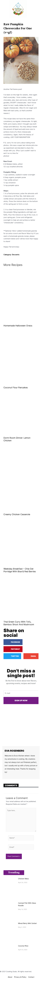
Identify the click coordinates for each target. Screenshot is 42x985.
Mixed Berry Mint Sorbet (27, 923)
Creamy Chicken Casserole (17, 514)
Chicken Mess (23, 879)
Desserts (15, 255)
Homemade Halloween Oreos (18, 325)
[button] (3, 9)
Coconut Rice (23, 946)
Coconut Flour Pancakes (16, 387)
